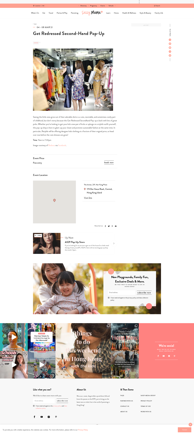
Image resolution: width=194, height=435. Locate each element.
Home (92, 13)
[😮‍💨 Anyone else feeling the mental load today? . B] (14, 337)
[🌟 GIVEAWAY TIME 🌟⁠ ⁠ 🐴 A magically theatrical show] (41, 337)
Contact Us (124, 406)
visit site (88, 197)
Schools (111, 6)
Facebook (62, 145)
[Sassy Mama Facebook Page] (170, 40)
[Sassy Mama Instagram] (170, 48)
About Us (123, 411)
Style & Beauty (145, 13)
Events (103, 6)
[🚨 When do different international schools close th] (14, 365)
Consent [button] (184, 430)
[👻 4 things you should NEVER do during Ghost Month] (125, 337)
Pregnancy (93, 6)
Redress (51, 145)
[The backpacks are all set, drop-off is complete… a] (125, 365)
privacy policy (132, 298)
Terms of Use (146, 406)
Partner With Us (126, 401)
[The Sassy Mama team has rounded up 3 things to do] (83, 351)
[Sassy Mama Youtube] (170, 44)
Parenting (74, 13)
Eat (44, 13)
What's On (35, 13)
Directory (83, 6)
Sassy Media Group (148, 395)
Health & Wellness (129, 13)
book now (109, 162)
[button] (54, 200)
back (35, 24)
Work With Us (146, 411)
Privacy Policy (146, 401)
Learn (108, 13)
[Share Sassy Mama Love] (116, 226)
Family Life (159, 13)
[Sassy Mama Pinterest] (170, 51)
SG (43, 4)
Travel (51, 13)
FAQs (122, 395)
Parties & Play (62, 13)
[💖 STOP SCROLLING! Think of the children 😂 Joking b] (41, 365)
